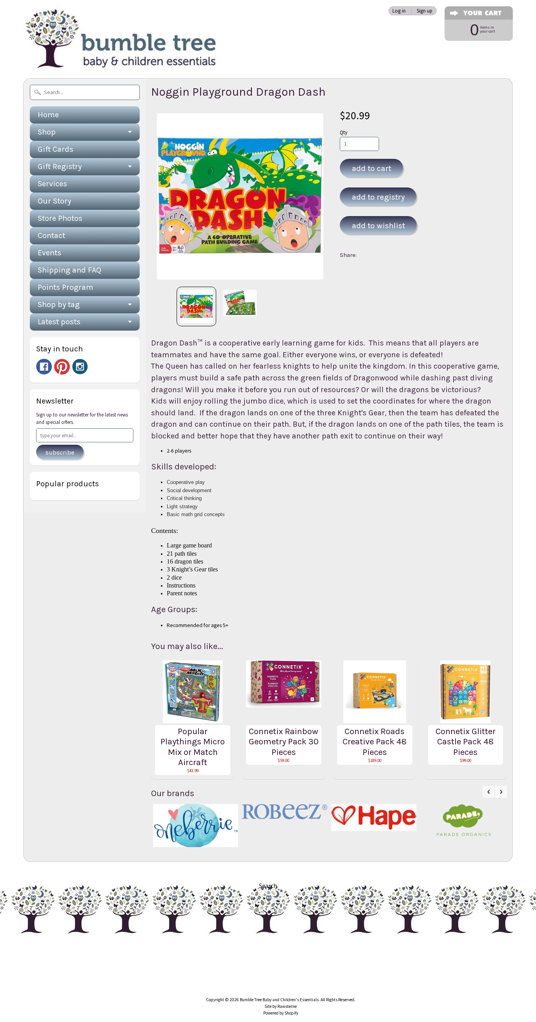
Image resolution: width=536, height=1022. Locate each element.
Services (52, 183)
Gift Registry (60, 166)
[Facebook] (44, 367)
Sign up (424, 10)
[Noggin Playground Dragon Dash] (196, 306)
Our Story (54, 200)
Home (48, 114)
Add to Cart (371, 168)
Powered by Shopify (280, 1013)
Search (268, 885)
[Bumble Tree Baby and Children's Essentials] (121, 61)
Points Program (65, 287)
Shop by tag (59, 304)
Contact (51, 235)
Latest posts (59, 321)
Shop (47, 131)
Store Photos (60, 218)
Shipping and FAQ (69, 270)
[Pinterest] (62, 367)
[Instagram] (80, 367)
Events (49, 252)
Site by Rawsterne (280, 1006)
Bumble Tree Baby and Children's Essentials (279, 999)
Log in (399, 10)
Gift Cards (55, 149)
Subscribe (60, 452)
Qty (343, 132)
